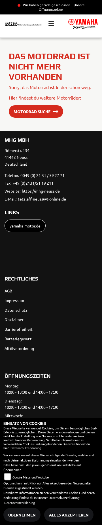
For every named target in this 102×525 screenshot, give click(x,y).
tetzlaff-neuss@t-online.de (42, 198)
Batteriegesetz (18, 338)
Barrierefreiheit (19, 329)
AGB (8, 290)
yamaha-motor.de (25, 225)
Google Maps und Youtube (30, 477)
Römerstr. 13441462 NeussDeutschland (17, 157)
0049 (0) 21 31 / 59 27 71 (42, 175)
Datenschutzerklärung (25, 448)
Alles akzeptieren (69, 514)
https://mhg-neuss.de (41, 190)
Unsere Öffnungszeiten (62, 7)
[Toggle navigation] (51, 24)
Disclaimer (14, 319)
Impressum (14, 300)
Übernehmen (22, 514)
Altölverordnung (19, 348)
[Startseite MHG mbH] (83, 24)
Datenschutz (16, 310)
